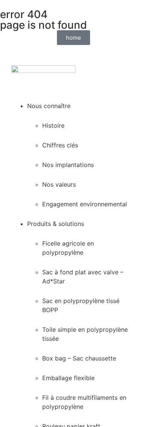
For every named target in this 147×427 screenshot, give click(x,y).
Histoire (53, 125)
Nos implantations (68, 165)
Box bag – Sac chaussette (79, 358)
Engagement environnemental (84, 204)
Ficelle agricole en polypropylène (68, 248)
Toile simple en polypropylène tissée (85, 334)
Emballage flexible (68, 378)
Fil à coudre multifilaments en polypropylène (84, 402)
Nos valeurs (59, 184)
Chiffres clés (60, 145)
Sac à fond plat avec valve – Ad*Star (82, 276)
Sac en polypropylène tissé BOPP (80, 305)
